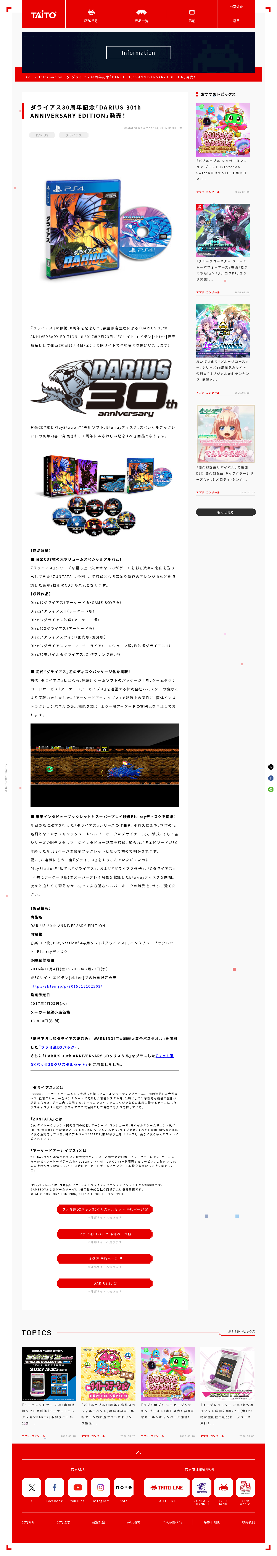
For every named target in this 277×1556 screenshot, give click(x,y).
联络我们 (248, 1522)
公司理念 (63, 1522)
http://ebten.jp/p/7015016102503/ (67, 986)
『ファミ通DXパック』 (58, 1047)
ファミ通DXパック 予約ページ (103, 1234)
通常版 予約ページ (103, 1258)
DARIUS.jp (103, 1283)
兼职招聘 (133, 1522)
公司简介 (236, 6)
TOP (26, 77)
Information (51, 77)
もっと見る (225, 512)
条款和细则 (212, 1522)
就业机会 (98, 1522)
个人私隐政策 (172, 1522)
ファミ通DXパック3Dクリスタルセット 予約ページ (103, 1209)
